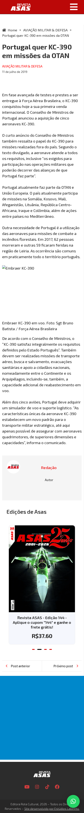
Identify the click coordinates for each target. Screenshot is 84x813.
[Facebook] (57, 786)
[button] (58, 7)
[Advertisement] (42, 718)
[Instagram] (37, 786)
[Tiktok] (47, 786)
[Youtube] (26, 786)
